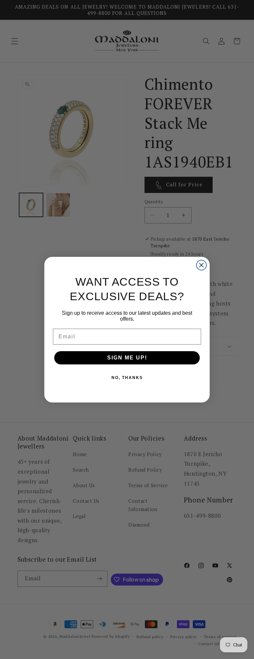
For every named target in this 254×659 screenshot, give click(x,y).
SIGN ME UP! (127, 357)
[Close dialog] (201, 265)
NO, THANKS (127, 377)
